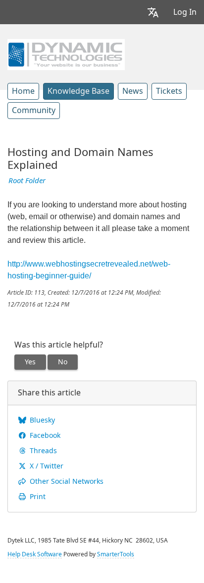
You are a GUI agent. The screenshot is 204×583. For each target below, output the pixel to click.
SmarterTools (115, 554)
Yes (30, 362)
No (62, 362)
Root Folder (27, 180)
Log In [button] (185, 12)
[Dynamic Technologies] (66, 53)
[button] (153, 12)
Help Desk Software (34, 554)
